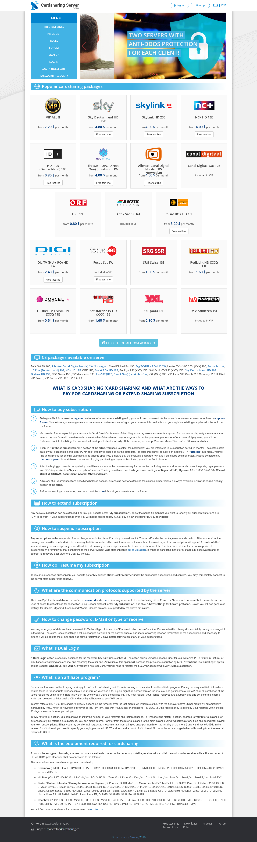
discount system (50, 459)
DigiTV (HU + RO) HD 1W (151, 366)
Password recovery (54, 75)
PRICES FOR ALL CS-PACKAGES (130, 343)
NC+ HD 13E (73, 370)
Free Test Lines (54, 26)
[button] (83, 46)
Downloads (191, 823)
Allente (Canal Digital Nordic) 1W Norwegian (80, 366)
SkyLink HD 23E (40, 374)
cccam (105, 600)
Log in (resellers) (53, 68)
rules (102, 491)
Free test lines (171, 823)
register (78, 418)
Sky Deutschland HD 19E (201, 370)
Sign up (54, 54)
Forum (54, 47)
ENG (223, 5)
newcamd (90, 600)
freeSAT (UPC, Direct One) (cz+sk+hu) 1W (121, 374)
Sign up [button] (200, 5)
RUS (215, 5)
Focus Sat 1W (216, 366)
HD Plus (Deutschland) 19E (47, 370)
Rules (54, 40)
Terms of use (170, 827)
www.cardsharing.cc (57, 823)
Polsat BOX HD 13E (106, 370)
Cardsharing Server (126, 837)
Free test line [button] (103, 134)
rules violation (137, 549)
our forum (96, 809)
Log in (53, 61)
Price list (195, 451)
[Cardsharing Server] (55, 5)
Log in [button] (180, 5)
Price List (53, 33)
